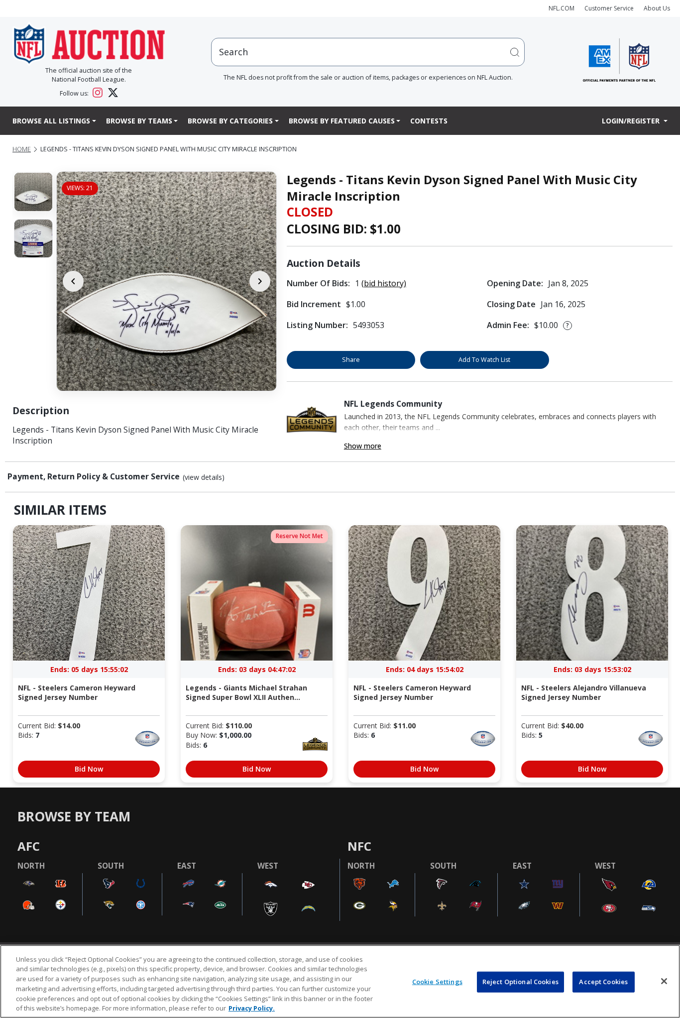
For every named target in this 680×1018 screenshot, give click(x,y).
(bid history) (383, 283)
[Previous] (73, 281)
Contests (429, 120)
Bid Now (89, 769)
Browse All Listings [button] (51, 120)
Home (21, 149)
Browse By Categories (230, 120)
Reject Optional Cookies (520, 981)
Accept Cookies (603, 981)
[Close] (664, 981)
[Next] (259, 281)
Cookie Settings (437, 981)
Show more (362, 446)
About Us (657, 8)
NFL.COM (561, 8)
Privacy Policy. (251, 1007)
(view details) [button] (204, 477)
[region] (340, 981)
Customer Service (609, 8)
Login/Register (632, 120)
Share (351, 359)
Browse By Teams (139, 120)
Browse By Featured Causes (342, 120)
